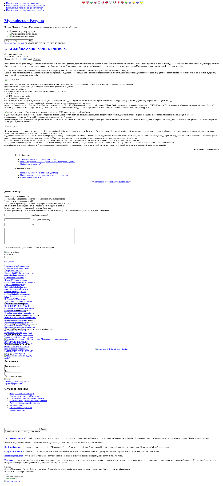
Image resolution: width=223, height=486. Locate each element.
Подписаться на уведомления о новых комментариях (30, 248)
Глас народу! (18, 43)
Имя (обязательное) (39, 215)
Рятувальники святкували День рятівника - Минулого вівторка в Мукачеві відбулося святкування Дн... (18, 336)
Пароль (7, 371)
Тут (7, 474)
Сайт (33, 224)
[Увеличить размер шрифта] (22, 31)
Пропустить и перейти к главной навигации (25, 5)
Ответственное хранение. (21, 407)
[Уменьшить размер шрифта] (22, 36)
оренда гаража (16, 405)
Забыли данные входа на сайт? (17, 381)
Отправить (9, 261)
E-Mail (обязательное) (40, 220)
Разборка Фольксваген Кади (22, 394)
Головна (8, 43)
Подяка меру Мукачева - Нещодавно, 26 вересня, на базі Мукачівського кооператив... (18, 301)
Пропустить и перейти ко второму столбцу (25, 10)
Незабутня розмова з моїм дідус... (19, 313)
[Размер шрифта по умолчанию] (24, 34)
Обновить (8, 254)
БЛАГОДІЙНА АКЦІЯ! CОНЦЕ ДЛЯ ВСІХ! (35, 48)
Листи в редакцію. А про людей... (20, 322)
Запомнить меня (14, 376)
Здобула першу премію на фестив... (20, 308)
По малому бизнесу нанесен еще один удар (39, 173)
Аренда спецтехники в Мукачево (24, 396)
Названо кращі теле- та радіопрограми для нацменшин (44, 175)
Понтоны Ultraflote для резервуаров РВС (27, 398)
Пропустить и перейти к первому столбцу (24, 8)
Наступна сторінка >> (122, 182)
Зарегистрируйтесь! (13, 384)
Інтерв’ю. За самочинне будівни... (20, 327)
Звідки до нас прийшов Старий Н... (20, 318)
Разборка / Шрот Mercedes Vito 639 (25, 403)
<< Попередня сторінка (102, 182)
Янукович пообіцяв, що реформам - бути (38, 159)
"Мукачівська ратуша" (15, 438)
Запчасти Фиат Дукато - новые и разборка (28, 401)
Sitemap (7, 467)
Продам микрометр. (18, 410)
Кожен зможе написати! (30, 177)
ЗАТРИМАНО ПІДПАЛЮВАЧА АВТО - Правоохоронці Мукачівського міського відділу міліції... (18, 354)
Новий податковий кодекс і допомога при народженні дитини (47, 162)
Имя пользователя (12, 366)
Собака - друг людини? (30, 164)
